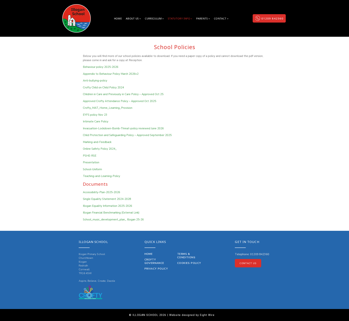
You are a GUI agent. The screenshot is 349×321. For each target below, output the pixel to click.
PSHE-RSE (89, 155)
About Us (132, 18)
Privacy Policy (156, 268)
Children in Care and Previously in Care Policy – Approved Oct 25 (123, 94)
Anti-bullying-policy (95, 80)
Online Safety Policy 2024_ (100, 149)
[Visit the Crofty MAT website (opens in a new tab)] (90, 292)
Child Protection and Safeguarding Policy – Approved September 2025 (127, 135)
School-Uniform (92, 169)
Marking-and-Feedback (97, 142)
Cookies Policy (189, 263)
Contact (220, 18)
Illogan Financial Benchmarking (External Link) (111, 212)
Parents (202, 18)
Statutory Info (179, 18)
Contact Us (248, 263)
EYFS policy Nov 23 (95, 115)
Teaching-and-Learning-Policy (101, 176)
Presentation (91, 162)
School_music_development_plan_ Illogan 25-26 (113, 219)
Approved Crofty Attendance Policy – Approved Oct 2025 (119, 101)
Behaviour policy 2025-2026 (100, 67)
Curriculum (153, 18)
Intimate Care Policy (95, 121)
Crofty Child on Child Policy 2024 (103, 87)
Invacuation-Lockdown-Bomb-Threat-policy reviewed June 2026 (123, 128)
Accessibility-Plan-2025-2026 (101, 192)
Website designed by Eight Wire (191, 315)
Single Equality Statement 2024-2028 (107, 199)
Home (118, 18)
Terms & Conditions (186, 255)
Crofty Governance (154, 261)
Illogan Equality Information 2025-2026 (107, 206)
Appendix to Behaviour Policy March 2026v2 (111, 74)
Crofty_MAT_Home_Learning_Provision (107, 108)
